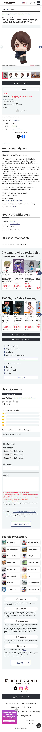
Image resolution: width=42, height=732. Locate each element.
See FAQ (20, 663)
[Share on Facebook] (23, 137)
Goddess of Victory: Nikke (15, 355)
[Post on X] (19, 137)
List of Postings (11, 394)
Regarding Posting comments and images (24, 398)
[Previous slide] (1, 47)
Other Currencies (8, 99)
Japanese (14, 206)
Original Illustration (13, 349)
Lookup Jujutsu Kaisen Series (13, 200)
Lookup (14, 126)
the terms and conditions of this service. (20, 513)
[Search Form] (34, 3)
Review (6, 475)
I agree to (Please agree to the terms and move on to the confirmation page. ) (21, 514)
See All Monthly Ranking (20, 339)
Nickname (7, 464)
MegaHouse (16, 120)
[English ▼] (23, 2)
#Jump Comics (6, 143)
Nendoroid (9, 367)
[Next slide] (40, 47)
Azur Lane (9, 352)
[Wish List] (27, 2)
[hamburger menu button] (38, 3)
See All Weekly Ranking (20, 335)
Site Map (30, 723)
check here (31, 615)
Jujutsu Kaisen (17, 129)
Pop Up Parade (11, 370)
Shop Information (31, 720)
